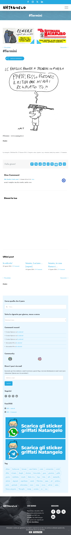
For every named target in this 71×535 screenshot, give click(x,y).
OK (30, 532)
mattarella (56, 477)
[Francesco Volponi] (6, 359)
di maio (13, 473)
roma (37, 485)
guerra (8, 477)
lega (38, 477)
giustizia (51, 473)
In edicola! (7, 263)
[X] (36, 164)
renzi (31, 485)
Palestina (40, 481)
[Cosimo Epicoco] (25, 359)
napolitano (24, 481)
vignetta (39, 152)
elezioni (28, 473)
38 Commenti (38, 269)
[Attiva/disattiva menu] (66, 7)
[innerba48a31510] (36, 359)
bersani (24, 469)
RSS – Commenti (12, 412)
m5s (49, 477)
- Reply (32, 179)
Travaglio (22, 489)
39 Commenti (15, 266)
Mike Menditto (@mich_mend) (11, 179)
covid (58, 469)
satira (34, 152)
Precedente (7, 47)
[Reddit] (40, 164)
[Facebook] (32, 164)
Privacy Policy (38, 532)
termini (57, 152)
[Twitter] (13, 396)
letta (43, 477)
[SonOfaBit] (29, 359)
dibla (7, 473)
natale (32, 481)
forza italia (36, 473)
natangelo (6, 152)
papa (46, 481)
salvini (50, 485)
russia (43, 485)
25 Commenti (61, 269)
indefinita (15, 477)
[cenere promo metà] (18, 29)
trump (29, 489)
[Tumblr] (52, 164)
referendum (23, 485)
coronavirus (50, 469)
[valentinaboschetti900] (32, 359)
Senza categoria (11, 489)
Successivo (63, 47)
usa (46, 489)
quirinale (14, 485)
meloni (8, 481)
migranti (15, 481)
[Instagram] (9, 396)
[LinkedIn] (44, 164)
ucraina (36, 489)
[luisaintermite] (21, 359)
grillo (58, 473)
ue (42, 489)
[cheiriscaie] (17, 359)
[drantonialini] (14, 359)
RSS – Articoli (11, 408)
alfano (8, 469)
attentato (47, 152)
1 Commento (63, 152)
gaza (44, 473)
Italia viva (31, 477)
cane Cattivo (33, 469)
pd (52, 481)
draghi (21, 473)
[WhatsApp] (48, 164)
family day (52, 152)
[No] (69, 530)
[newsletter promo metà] (52, 29)
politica (57, 481)
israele (23, 477)
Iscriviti (9, 383)
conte (41, 469)
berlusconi (15, 469)
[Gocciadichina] (10, 359)
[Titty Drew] (40, 359)
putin (7, 485)
